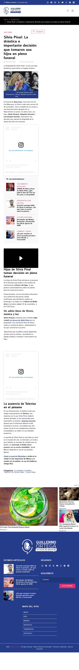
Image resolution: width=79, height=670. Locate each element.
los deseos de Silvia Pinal (19, 320)
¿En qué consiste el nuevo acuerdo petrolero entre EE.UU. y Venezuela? (26, 237)
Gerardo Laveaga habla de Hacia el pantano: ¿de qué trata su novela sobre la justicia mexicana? (26, 208)
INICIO (25, 612)
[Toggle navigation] (72, 11)
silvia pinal (31, 472)
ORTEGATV (27, 633)
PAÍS (25, 616)
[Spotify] (70, 2)
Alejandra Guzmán (22, 471)
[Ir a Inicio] (12, 11)
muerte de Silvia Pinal (14, 472)
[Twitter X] (58, 2)
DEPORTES (27, 625)
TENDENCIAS (28, 629)
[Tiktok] (66, 2)
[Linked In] (73, 2)
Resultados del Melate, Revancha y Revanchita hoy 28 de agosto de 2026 (26, 223)
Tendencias (15, 19)
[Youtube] (62, 2)
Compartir (39, 32)
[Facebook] (51, 2)
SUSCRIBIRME (67, 586)
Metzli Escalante (11, 62)
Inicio (6, 19)
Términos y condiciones (60, 647)
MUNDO (26, 621)
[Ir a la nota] (10, 187)
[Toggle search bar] (68, 11)
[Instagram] (55, 2)
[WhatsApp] (47, 2)
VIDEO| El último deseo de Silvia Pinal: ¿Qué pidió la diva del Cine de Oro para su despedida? (26, 192)
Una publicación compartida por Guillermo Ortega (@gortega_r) (26, 172)
